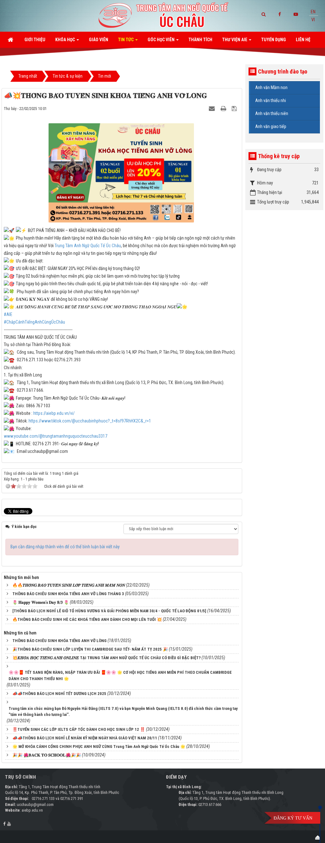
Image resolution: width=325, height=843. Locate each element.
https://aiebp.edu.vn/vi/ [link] (54, 413)
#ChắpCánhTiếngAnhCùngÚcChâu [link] (34, 322)
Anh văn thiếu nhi (270, 100)
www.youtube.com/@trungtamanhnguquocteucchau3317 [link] (55, 436)
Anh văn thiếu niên (271, 113)
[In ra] (224, 108)
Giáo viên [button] (98, 39)
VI (313, 19)
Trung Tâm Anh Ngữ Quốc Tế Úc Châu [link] (88, 245)
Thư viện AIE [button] (235, 39)
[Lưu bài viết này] (235, 108)
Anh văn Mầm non (271, 87)
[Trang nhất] (11, 40)
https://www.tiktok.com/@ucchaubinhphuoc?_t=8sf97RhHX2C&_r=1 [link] (90, 420)
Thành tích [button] (200, 39)
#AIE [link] (8, 314)
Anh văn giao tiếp (270, 126)
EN (313, 11)
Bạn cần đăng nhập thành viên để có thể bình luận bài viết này (65, 546)
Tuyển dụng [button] (273, 39)
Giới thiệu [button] (34, 39)
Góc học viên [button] (162, 39)
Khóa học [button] (65, 39)
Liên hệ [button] (303, 39)
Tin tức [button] (126, 39)
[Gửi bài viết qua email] (212, 108)
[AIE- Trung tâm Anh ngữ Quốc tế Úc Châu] (162, 15)
